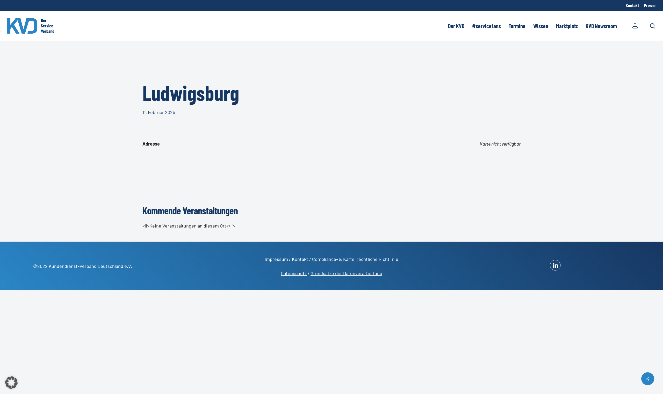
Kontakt (300, 259)
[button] (11, 382)
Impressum (276, 259)
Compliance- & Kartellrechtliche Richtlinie (355, 259)
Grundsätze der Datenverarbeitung (346, 273)
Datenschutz (294, 273)
